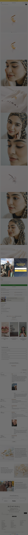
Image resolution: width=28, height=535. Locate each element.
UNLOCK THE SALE (21, 270)
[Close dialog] (26, 259)
